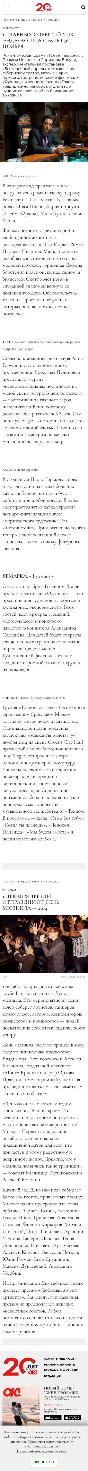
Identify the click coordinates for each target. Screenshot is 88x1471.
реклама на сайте (59, 1364)
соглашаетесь (38, 1446)
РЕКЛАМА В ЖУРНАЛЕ (61, 1370)
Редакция (52, 1376)
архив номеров (53, 1404)
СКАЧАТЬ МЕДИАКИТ (60, 1358)
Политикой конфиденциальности (41, 1451)
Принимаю (44, 1462)
